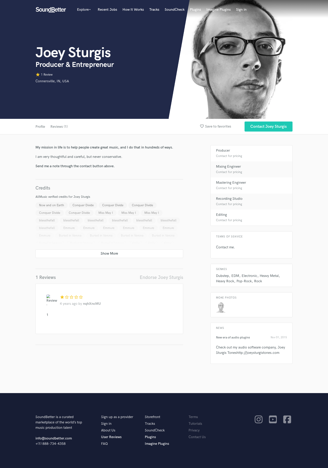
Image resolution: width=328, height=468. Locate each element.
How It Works (133, 10)
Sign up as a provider (117, 417)
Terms (193, 417)
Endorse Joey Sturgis (161, 277)
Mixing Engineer (228, 167)
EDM (235, 276)
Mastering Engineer (231, 183)
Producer (223, 150)
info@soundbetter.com (53, 438)
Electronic (249, 276)
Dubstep (222, 276)
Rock (258, 281)
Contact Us (197, 437)
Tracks (154, 10)
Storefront (152, 417)
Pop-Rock (244, 281)
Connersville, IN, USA (52, 81)
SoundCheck (175, 10)
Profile (40, 127)
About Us (108, 430)
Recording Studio (229, 199)
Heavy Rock (225, 281)
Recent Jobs (107, 10)
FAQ (104, 444)
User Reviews (111, 437)
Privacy (194, 430)
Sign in (241, 10)
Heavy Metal (269, 276)
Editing (221, 215)
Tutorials (195, 424)
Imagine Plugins (218, 10)
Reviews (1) (59, 127)
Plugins (195, 10)
